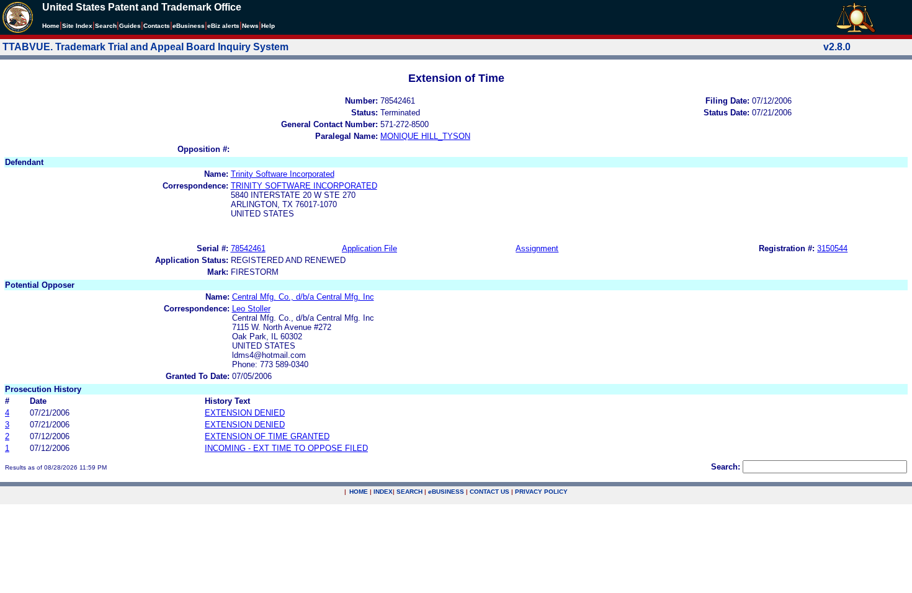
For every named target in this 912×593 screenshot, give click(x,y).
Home (51, 25)
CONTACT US (489, 491)
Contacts (156, 25)
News (250, 25)
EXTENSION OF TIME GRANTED (267, 436)
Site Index (77, 25)
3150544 (832, 248)
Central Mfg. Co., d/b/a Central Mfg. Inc (303, 296)
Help (268, 25)
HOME (358, 491)
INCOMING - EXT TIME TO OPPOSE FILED (286, 448)
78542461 (248, 248)
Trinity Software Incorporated (282, 174)
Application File (369, 248)
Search (106, 25)
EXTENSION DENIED (245, 412)
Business (188, 25)
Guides (130, 25)
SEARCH (409, 491)
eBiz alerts (223, 25)
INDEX (383, 491)
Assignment (537, 248)
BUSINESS (446, 491)
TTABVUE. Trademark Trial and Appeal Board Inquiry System (145, 47)
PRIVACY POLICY (541, 491)
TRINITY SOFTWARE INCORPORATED (304, 185)
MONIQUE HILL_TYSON (425, 136)
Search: (725, 466)
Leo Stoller (251, 308)
